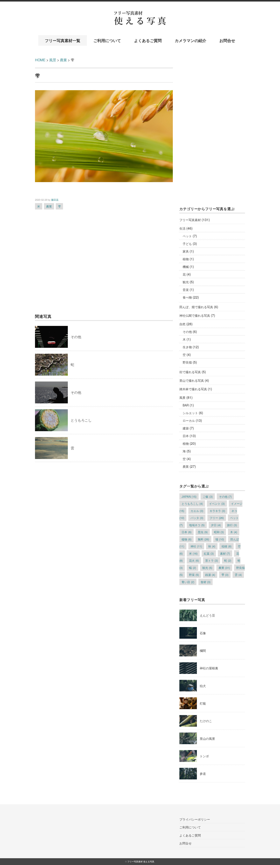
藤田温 (54, 199)
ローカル (189, 420)
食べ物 (187, 297)
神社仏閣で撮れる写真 (194, 315)
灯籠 (203, 703)
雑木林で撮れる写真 (193, 389)
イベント (217, 503)
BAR (186, 405)
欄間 (203, 650)
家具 (186, 251)
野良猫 (187, 362)
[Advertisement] (104, 263)
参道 (203, 773)
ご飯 (208, 496)
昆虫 (203, 532)
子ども (187, 243)
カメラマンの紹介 (190, 40)
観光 (186, 282)
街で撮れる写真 (190, 372)
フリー (217, 518)
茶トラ (211, 560)
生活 (182, 228)
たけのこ (206, 721)
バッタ (197, 518)
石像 (203, 633)
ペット (187, 236)
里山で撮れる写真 (191, 380)
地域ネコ (197, 525)
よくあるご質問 (148, 40)
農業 (49, 206)
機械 (186, 266)
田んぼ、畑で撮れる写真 (196, 307)
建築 (186, 428)
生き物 (187, 347)
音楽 (186, 289)
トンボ (204, 756)
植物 (186, 259)
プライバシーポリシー (194, 819)
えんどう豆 (207, 615)
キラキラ (217, 511)
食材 (205, 582)
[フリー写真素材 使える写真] (140, 13)
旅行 (232, 525)
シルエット (190, 413)
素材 (225, 553)
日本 (186, 436)
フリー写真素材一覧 (62, 40)
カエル (197, 511)
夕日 (216, 525)
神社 (196, 546)
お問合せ (227, 40)
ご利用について (107, 40)
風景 (182, 397)
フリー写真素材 (190, 220)
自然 (182, 324)
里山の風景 (207, 738)
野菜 (194, 575)
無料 (203, 539)
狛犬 (203, 686)
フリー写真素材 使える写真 (140, 861)
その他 (76, 336)
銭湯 (210, 575)
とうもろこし (81, 420)
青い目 (188, 582)
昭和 (219, 532)
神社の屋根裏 (209, 668)
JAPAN (189, 496)
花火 (194, 560)
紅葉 (209, 553)
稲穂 (226, 546)
